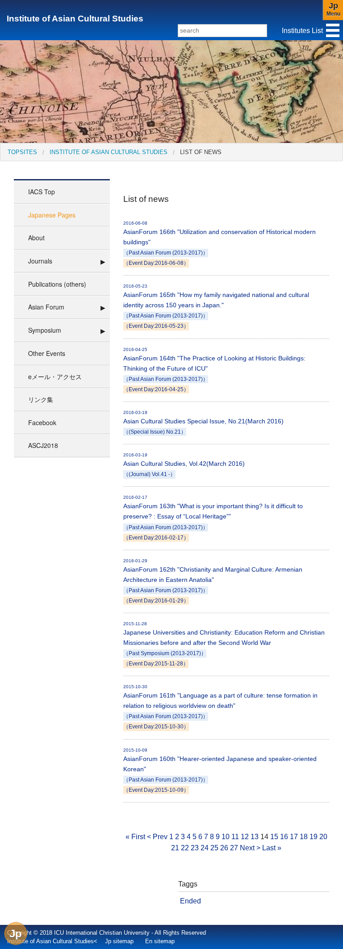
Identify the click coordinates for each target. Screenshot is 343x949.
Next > (250, 848)
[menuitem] (22, 152)
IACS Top (41, 191)
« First (135, 836)
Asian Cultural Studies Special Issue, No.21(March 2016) (203, 422)
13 (255, 836)
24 (205, 848)
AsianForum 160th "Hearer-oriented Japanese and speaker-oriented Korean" (220, 770)
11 (235, 836)
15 (274, 836)
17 (294, 836)
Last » (271, 848)
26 (224, 848)
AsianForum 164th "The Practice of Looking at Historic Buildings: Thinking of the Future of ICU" (214, 369)
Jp (15, 934)
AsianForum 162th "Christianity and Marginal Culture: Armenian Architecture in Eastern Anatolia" (212, 580)
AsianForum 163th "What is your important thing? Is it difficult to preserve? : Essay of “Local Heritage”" (213, 517)
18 (304, 836)
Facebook (42, 422)
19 (314, 836)
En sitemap (160, 941)
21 (175, 848)
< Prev (157, 836)
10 (226, 836)
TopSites (22, 152)
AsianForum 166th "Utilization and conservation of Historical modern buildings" (219, 243)
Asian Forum (46, 306)
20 (323, 836)
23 (195, 848)
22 (185, 848)
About (36, 237)
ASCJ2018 (43, 445)
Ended (190, 901)
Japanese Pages (51, 214)
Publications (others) (57, 284)
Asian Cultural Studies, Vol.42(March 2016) (184, 464)
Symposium (44, 330)
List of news (201, 152)
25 (214, 848)
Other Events (46, 353)
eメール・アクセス (55, 376)
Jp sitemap (119, 941)
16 (284, 836)
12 (245, 836)
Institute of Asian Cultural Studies (75, 18)
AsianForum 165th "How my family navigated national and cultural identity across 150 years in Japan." (216, 306)
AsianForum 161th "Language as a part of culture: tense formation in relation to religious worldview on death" (220, 706)
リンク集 (40, 399)
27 (234, 848)
